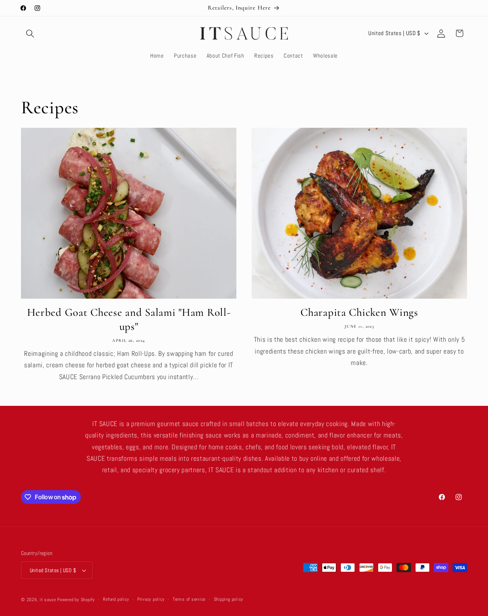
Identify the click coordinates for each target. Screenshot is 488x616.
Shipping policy (229, 599)
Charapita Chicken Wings (359, 312)
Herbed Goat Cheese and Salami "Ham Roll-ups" (129, 319)
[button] (30, 33)
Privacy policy (151, 599)
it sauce (48, 600)
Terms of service (189, 599)
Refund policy (116, 599)
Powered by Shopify (76, 600)
